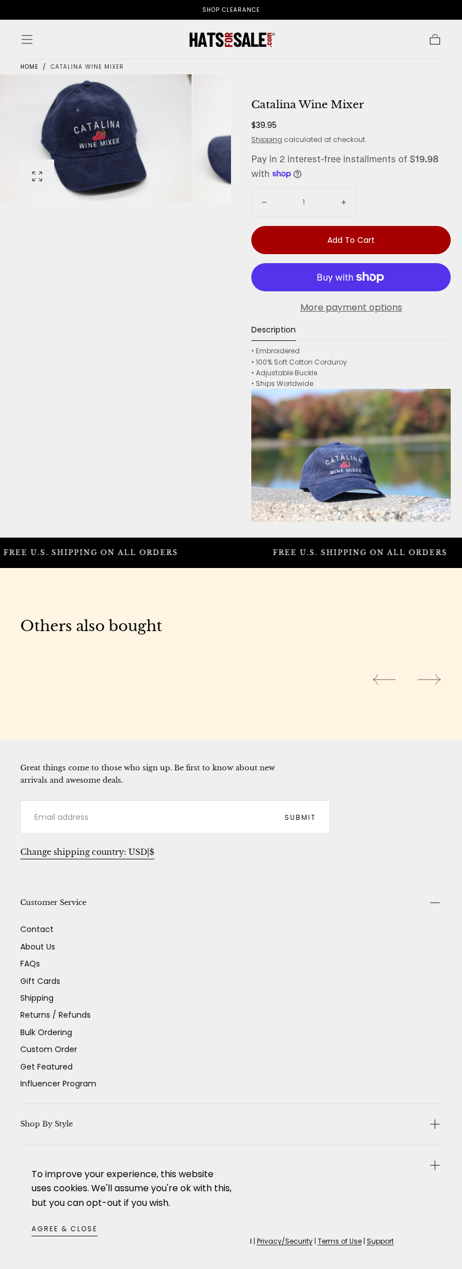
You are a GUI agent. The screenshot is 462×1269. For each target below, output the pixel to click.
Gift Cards (40, 981)
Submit (300, 817)
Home (29, 67)
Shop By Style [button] (46, 1124)
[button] (27, 39)
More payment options (351, 307)
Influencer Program (58, 1083)
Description (273, 330)
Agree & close (64, 1228)
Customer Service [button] (53, 902)
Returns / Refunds (55, 1014)
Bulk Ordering (46, 1032)
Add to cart (351, 240)
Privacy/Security (285, 1241)
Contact (37, 929)
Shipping (266, 139)
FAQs (30, 963)
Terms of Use (340, 1241)
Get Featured (46, 1066)
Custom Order (48, 1049)
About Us (37, 946)
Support (380, 1241)
